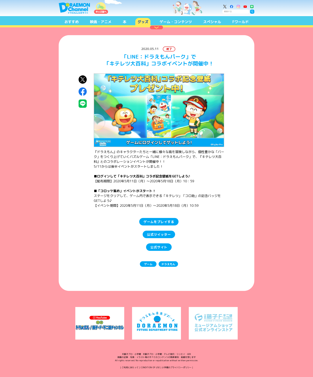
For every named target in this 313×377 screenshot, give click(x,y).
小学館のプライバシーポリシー (177, 367)
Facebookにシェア (83, 91)
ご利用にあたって (130, 367)
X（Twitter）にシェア (83, 79)
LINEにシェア (83, 103)
